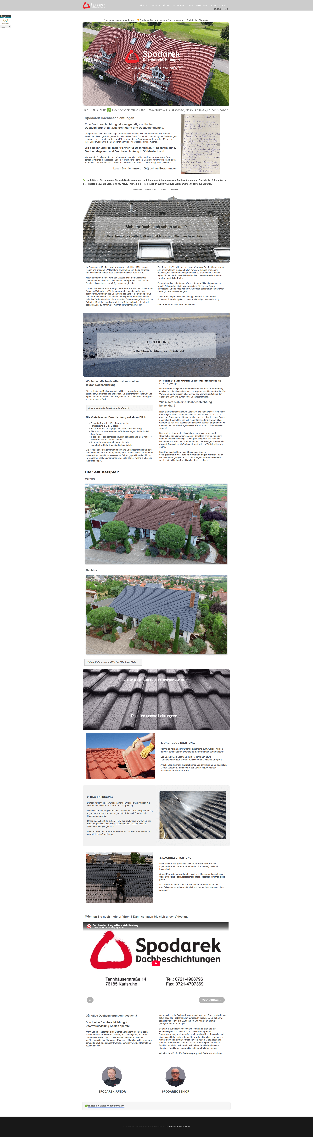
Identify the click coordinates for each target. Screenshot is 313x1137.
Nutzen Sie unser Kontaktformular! (106, 1106)
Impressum (180, 1127)
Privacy (187, 1127)
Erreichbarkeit (171, 1127)
